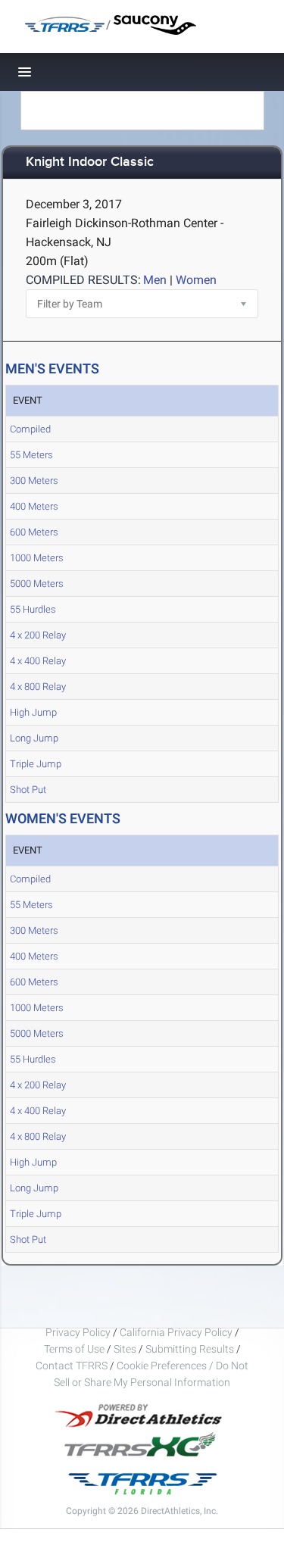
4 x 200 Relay (38, 635)
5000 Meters (37, 583)
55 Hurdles (33, 609)
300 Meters (34, 480)
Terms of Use (74, 1349)
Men (155, 280)
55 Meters (31, 454)
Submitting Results (189, 1349)
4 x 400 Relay (38, 660)
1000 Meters (37, 557)
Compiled (30, 429)
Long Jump (34, 738)
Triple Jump (35, 763)
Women (196, 280)
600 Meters (34, 532)
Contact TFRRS (73, 1365)
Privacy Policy (78, 1332)
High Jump (33, 712)
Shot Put (28, 789)
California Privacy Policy (176, 1332)
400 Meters (34, 506)
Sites (125, 1349)
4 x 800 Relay (38, 686)
